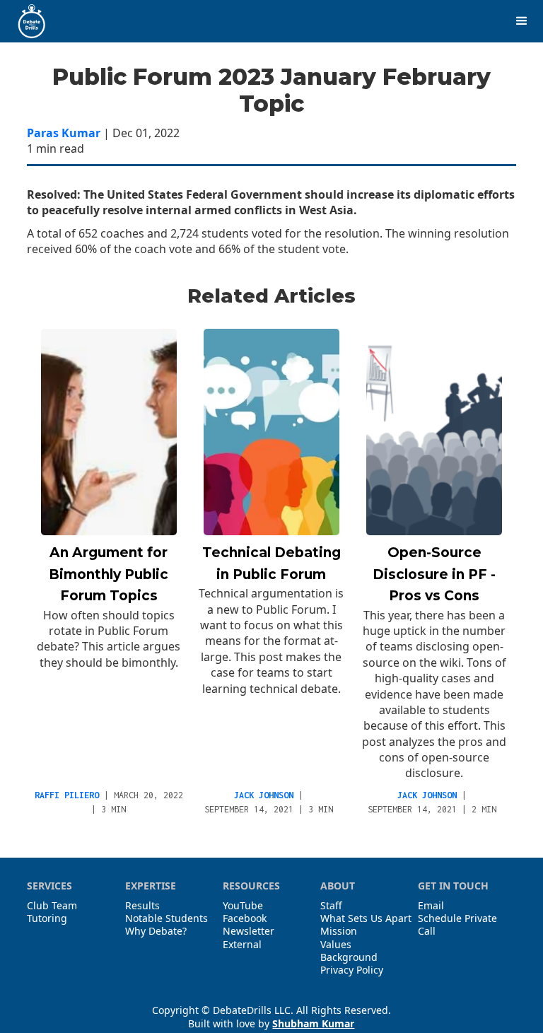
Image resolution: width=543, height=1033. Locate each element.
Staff (331, 905)
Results (142, 905)
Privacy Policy (351, 970)
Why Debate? (156, 931)
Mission (338, 931)
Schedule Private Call (457, 925)
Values (335, 944)
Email (431, 905)
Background (349, 957)
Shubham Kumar (313, 1023)
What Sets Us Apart (365, 918)
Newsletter (248, 931)
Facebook (245, 918)
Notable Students (166, 918)
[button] (522, 21)
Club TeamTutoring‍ (52, 912)
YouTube (243, 905)
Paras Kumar (63, 133)
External (242, 944)
